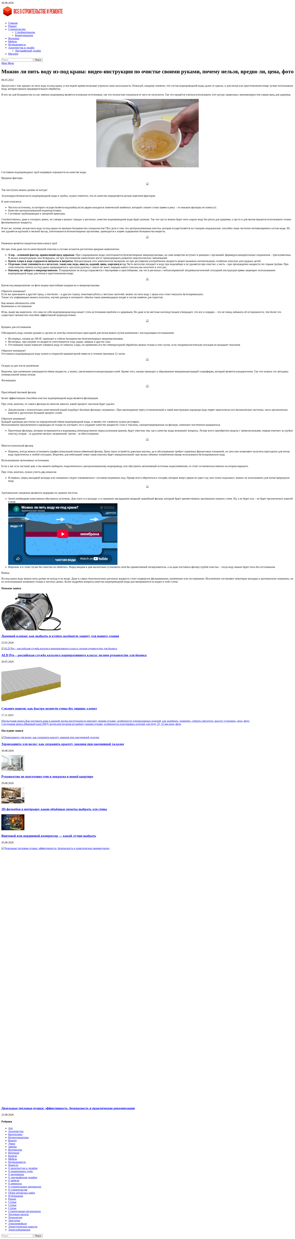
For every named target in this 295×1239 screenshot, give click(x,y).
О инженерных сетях (20, 1171)
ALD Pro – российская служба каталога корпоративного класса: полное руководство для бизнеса (74, 655)
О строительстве (17, 1189)
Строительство (17, 29)
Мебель (12, 41)
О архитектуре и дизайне (23, 1168)
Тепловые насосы (18, 1214)
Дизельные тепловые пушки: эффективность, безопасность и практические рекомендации (68, 1108)
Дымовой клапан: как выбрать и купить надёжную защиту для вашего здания (60, 636)
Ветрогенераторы (18, 1137)
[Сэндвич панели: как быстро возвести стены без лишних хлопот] (31, 701)
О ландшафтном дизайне (22, 1177)
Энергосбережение (19, 1229)
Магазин (13, 53)
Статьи (12, 1202)
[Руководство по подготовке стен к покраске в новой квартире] (12, 770)
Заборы (12, 1146)
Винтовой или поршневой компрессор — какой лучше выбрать (48, 836)
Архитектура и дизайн (21, 47)
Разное (12, 1198)
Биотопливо (15, 1134)
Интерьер (13, 38)
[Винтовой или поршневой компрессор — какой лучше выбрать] (12, 829)
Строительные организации (24, 1211)
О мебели (13, 1180)
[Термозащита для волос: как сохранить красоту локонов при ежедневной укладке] (50, 737)
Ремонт (12, 26)
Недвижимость (17, 44)
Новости (13, 1165)
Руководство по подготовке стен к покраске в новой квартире (47, 776)
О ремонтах (15, 1183)
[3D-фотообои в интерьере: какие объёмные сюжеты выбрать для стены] (12, 802)
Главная (12, 23)
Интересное (15, 1149)
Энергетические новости (22, 1226)
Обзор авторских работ (21, 1192)
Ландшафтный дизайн (28, 50)
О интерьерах (16, 1174)
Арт (10, 1128)
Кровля (12, 1155)
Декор (11, 1143)
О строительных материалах (24, 1186)
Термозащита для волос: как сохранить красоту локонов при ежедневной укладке (62, 744)
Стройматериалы (25, 32)
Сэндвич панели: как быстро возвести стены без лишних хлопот (49, 708)
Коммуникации (24, 35)
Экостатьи (14, 1220)
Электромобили (17, 1223)
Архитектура (15, 1131)
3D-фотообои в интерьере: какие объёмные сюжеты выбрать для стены (54, 809)
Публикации (15, 1195)
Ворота (12, 1140)
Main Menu (7, 63)
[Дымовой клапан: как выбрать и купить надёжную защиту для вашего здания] (31, 629)
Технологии (15, 1217)
